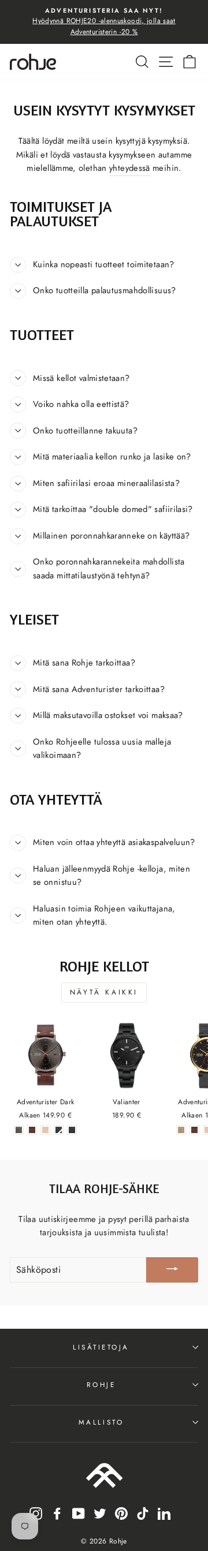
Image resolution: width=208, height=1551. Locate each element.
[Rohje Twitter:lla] (100, 1513)
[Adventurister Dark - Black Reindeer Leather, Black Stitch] (72, 1130)
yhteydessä (129, 168)
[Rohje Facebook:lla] (57, 1513)
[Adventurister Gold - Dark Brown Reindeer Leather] (194, 1130)
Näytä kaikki (104, 992)
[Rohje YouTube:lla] (78, 1513)
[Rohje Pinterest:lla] (121, 1513)
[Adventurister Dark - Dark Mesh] (18, 1130)
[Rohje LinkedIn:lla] (164, 1513)
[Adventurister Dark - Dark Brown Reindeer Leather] (32, 1130)
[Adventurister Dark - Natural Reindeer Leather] (45, 1130)
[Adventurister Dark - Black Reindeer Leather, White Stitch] (58, 1130)
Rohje (101, 1384)
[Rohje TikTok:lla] (142, 1513)
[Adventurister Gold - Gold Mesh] (181, 1130)
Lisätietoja (101, 1347)
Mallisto (101, 1422)
